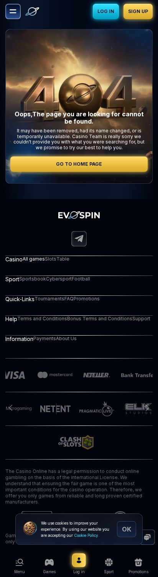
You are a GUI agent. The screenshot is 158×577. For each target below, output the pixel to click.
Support (141, 318)
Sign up (138, 11)
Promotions (87, 299)
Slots (50, 259)
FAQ (69, 299)
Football (81, 279)
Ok (126, 529)
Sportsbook (32, 279)
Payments (44, 338)
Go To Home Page (79, 164)
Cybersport (59, 279)
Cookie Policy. (86, 535)
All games (34, 259)
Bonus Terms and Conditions (99, 318)
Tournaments (49, 299)
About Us (66, 338)
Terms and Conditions (42, 318)
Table (62, 259)
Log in (105, 11)
